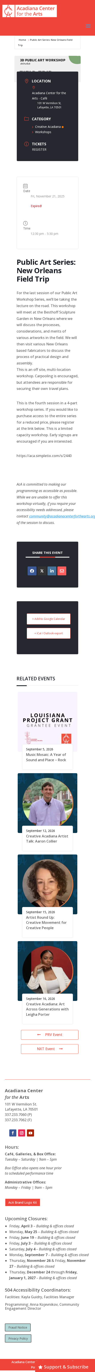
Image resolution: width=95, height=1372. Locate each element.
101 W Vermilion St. (21, 1104)
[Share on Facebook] (32, 570)
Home (22, 39)
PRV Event (53, 1034)
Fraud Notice (17, 1327)
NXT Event (46, 1048)
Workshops (43, 132)
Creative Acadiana (48, 127)
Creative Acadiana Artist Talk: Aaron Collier (47, 839)
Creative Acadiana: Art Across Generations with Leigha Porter (47, 1009)
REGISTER (39, 149)
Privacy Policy (18, 1338)
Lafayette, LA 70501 (21, 1109)
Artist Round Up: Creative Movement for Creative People (46, 922)
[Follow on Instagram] (21, 1133)
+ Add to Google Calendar (48, 619)
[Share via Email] (61, 570)
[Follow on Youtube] (30, 1133)
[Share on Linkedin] (52, 570)
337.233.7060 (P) (18, 1114)
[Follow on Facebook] (12, 1133)
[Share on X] (42, 570)
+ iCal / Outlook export (48, 633)
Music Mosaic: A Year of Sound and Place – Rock (46, 757)
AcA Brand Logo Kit (22, 1202)
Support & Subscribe (66, 1367)
